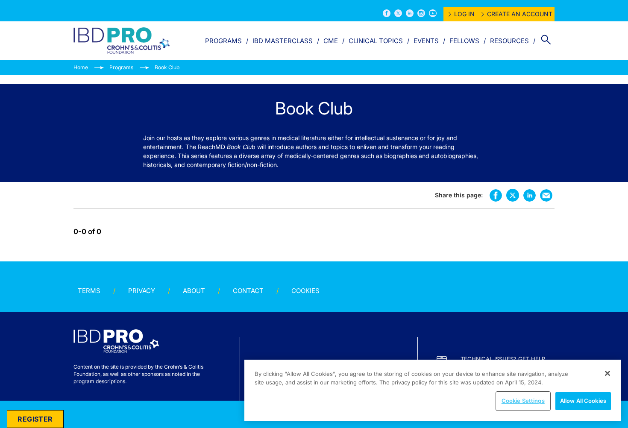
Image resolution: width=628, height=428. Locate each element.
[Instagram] (421, 13)
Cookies (305, 291)
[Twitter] (398, 13)
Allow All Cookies (583, 400)
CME (330, 41)
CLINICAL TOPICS (376, 41)
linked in (529, 195)
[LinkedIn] (410, 13)
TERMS (89, 291)
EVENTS (426, 41)
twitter (512, 195)
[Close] (607, 373)
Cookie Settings (523, 400)
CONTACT (248, 291)
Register (35, 419)
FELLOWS (464, 41)
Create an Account (519, 14)
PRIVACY (141, 291)
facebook (496, 195)
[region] (432, 390)
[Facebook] (386, 13)
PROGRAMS (223, 41)
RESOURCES (509, 41)
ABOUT (194, 291)
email (546, 195)
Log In (464, 14)
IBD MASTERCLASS (282, 41)
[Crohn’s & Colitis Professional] (121, 40)
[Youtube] (433, 13)
